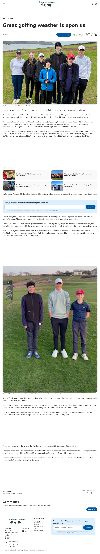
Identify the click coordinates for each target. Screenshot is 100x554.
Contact (36, 525)
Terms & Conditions (37, 522)
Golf (11, 18)
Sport (5, 18)
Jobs (35, 529)
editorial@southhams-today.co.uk (15, 545)
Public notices (38, 531)
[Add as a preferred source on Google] (78, 34)
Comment (92, 509)
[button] (4, 4)
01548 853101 (15, 542)
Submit (90, 207)
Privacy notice (54, 210)
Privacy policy (38, 527)
